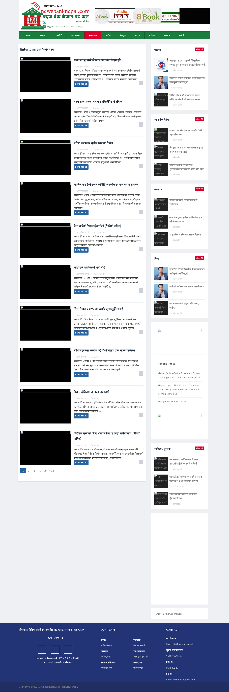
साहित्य (152, 35)
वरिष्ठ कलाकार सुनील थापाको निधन (93, 143)
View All (200, 49)
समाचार (43, 35)
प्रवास (137, 35)
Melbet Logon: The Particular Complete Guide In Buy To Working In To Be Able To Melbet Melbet (178, 389)
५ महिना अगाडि (82, 108)
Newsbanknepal (70, 686)
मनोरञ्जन (93, 35)
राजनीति (58, 35)
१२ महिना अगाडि (83, 232)
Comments (98, 66)
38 (45, 470)
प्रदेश (108, 35)
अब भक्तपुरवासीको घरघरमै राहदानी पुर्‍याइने (97, 60)
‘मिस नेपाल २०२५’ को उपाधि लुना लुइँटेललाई (98, 309)
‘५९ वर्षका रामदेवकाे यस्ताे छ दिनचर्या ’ (186, 234)
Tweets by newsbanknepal (168, 613)
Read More (81, 84)
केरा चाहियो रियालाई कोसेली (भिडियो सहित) (97, 226)
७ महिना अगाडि (82, 149)
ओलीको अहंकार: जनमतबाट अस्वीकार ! (186, 286)
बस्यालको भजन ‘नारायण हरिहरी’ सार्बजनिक (98, 101)
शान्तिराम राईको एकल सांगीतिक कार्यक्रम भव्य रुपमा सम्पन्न (106, 184)
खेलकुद (123, 35)
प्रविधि (181, 35)
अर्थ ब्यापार (75, 35)
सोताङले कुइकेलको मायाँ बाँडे (89, 267)
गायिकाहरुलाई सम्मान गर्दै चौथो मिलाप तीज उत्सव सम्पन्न (104, 350)
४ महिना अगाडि (82, 66)
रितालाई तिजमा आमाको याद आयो (91, 392)
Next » (52, 470)
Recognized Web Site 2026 (172, 401)
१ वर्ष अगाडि (81, 315)
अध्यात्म (167, 35)
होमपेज (28, 35)
